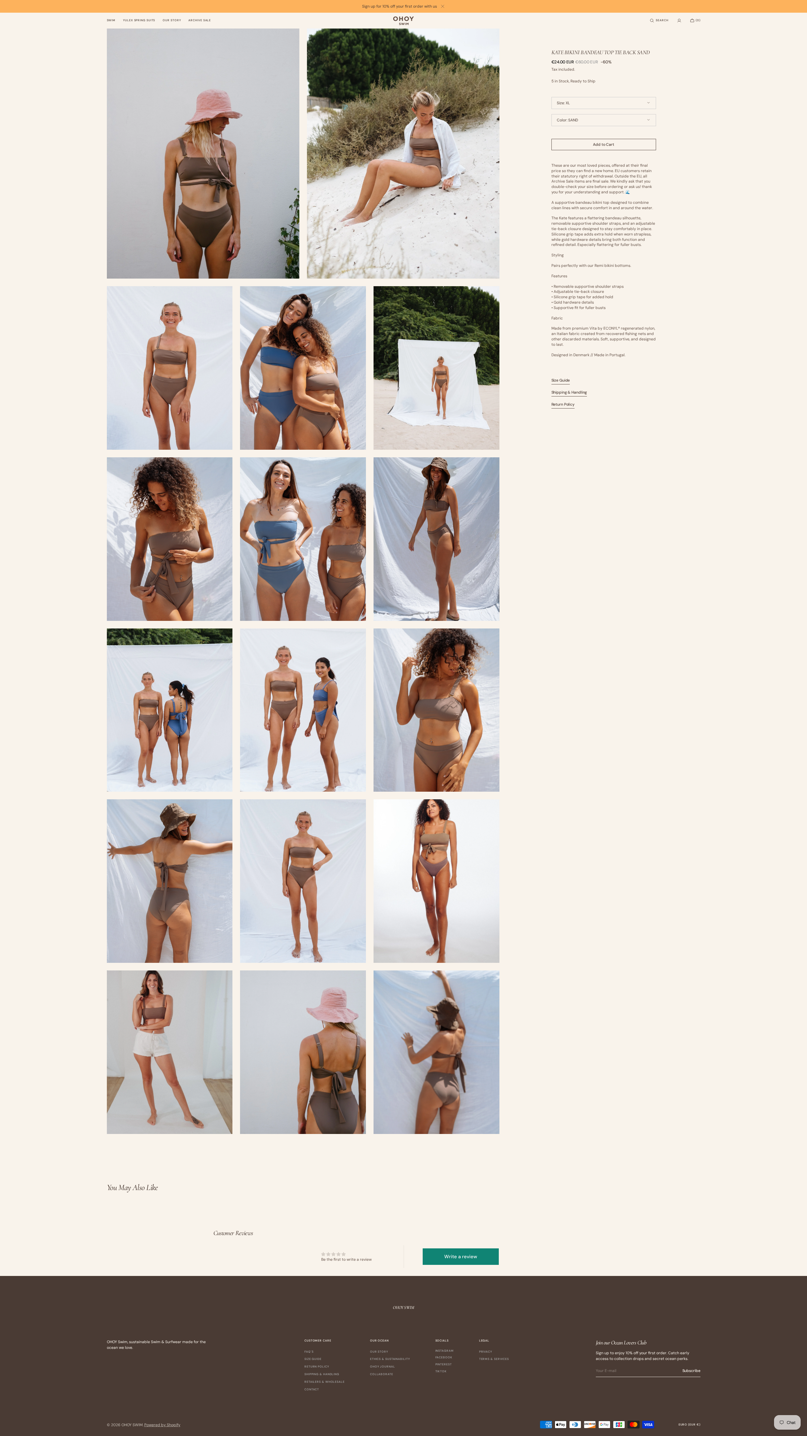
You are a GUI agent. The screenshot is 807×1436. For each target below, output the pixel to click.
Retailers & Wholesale (324, 1382)
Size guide (313, 1359)
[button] (659, 21)
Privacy (485, 1352)
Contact (311, 1389)
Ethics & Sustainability (390, 1359)
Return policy (316, 1366)
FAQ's (309, 1352)
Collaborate (381, 1374)
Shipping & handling (321, 1374)
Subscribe (691, 1370)
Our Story (379, 1352)
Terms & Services (494, 1359)
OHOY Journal (382, 1366)
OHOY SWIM (132, 1424)
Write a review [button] (460, 1256)
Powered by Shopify (162, 1424)
